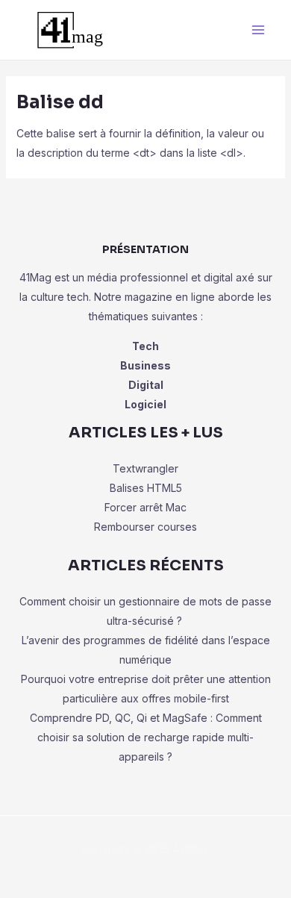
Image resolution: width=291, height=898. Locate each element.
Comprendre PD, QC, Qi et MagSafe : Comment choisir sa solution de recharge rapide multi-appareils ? (146, 737)
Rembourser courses (145, 526)
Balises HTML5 (146, 487)
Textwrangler (145, 468)
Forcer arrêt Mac (145, 507)
